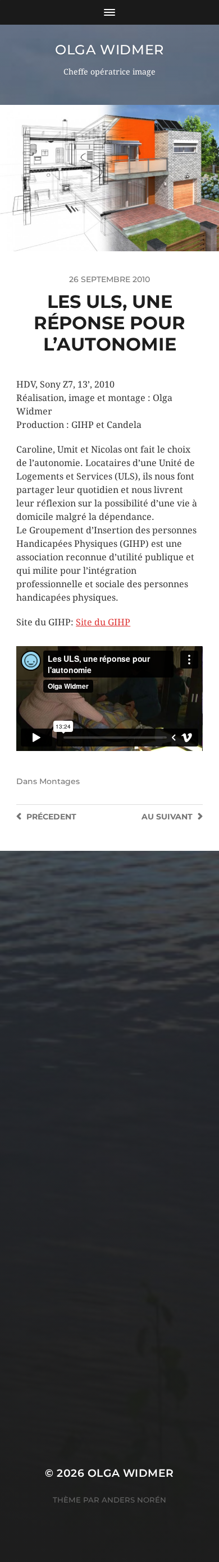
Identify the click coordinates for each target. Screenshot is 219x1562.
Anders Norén (134, 1499)
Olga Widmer (109, 50)
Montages (59, 781)
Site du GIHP (103, 622)
